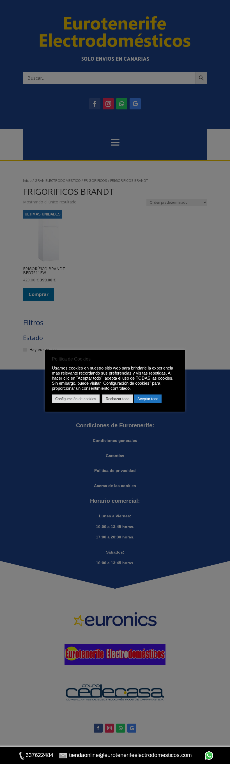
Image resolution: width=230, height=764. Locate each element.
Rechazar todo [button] (117, 399)
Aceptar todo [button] (147, 399)
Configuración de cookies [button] (75, 399)
